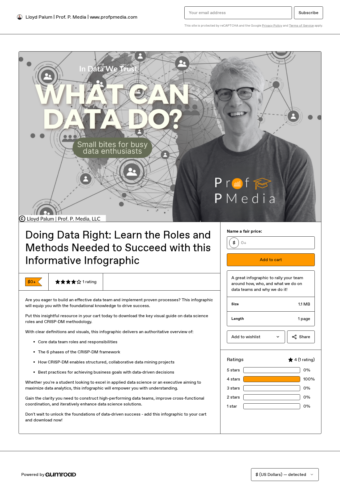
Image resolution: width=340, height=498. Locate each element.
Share (304, 336)
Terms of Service (301, 25)
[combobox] (256, 336)
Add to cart (271, 259)
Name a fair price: (244, 231)
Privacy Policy (272, 25)
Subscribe (308, 12)
